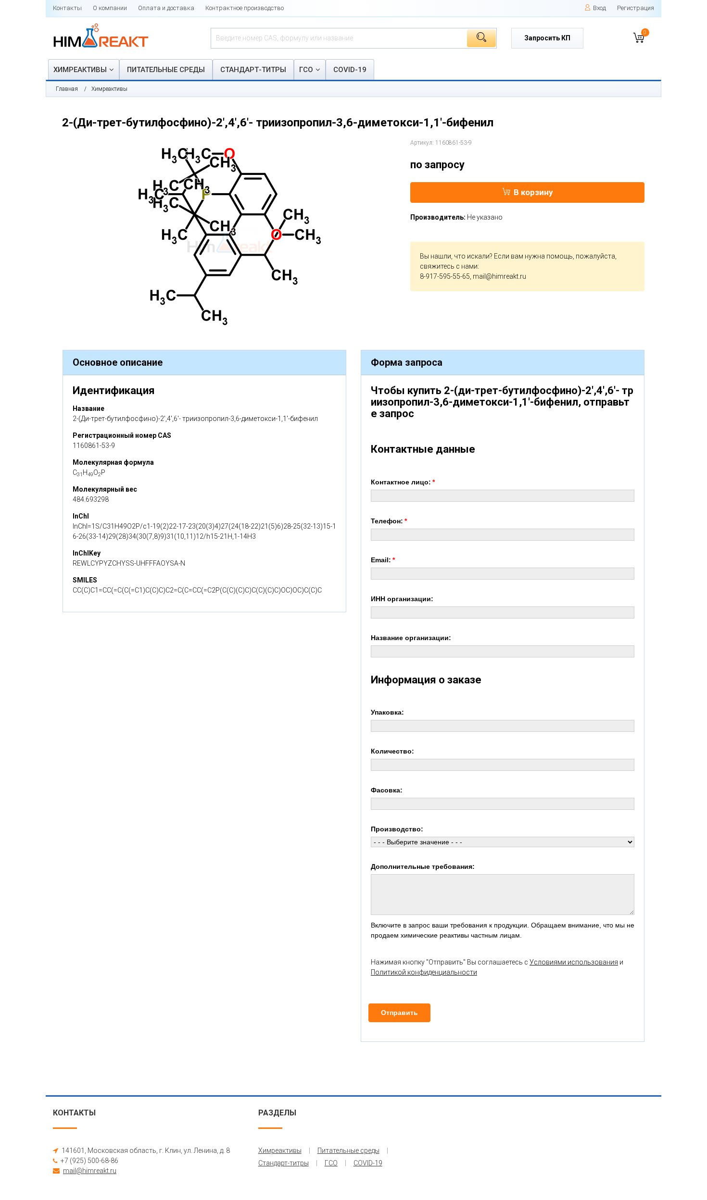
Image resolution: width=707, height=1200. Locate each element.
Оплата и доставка (166, 8)
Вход (599, 8)
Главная (67, 89)
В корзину (533, 192)
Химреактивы (80, 69)
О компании (110, 8)
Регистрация (635, 8)
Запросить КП (547, 38)
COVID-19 (349, 69)
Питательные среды (166, 69)
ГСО (306, 69)
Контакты (67, 8)
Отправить (399, 1012)
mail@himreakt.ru (499, 276)
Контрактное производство (244, 8)
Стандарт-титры (253, 69)
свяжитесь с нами (449, 266)
